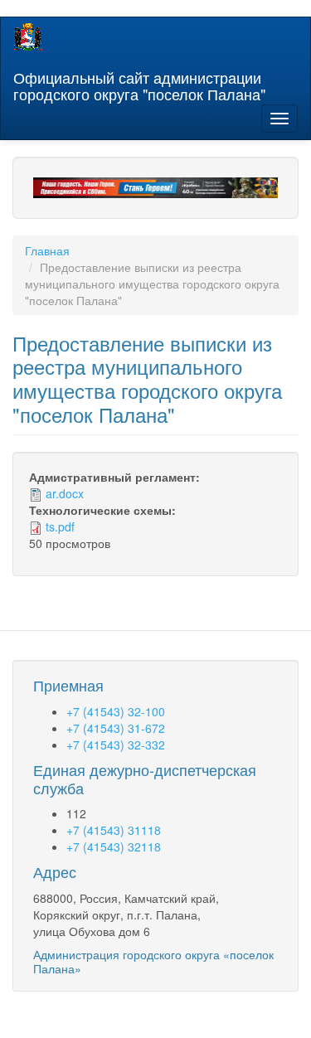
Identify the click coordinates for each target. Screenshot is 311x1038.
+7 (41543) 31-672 (115, 728)
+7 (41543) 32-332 (115, 744)
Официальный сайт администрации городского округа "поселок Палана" (139, 82)
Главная (47, 250)
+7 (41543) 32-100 (115, 711)
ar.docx (65, 493)
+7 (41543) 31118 (113, 830)
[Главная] (28, 36)
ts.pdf (60, 526)
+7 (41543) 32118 (113, 846)
